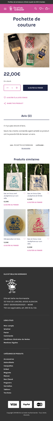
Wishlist (7, 329)
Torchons (7, 393)
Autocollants (9, 362)
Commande (8, 336)
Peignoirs (8, 383)
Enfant (6, 369)
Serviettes (8, 386)
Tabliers (7, 389)
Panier (6, 332)
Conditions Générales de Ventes (17, 339)
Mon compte (9, 326)
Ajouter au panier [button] (11, 205)
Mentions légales (11, 343)
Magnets (7, 373)
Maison (7, 376)
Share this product (15, 103)
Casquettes (8, 366)
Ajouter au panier (35, 88)
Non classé (8, 379)
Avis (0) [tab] (26, 116)
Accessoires (26, 148)
